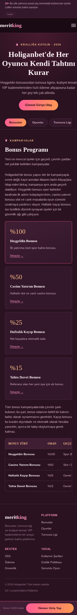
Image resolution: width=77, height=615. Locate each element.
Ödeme (10, 562)
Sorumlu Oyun (50, 568)
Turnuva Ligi (62, 122)
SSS (7, 556)
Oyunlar (37, 122)
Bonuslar (15, 122)
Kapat (10, 14)
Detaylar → (16, 255)
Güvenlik (10, 568)
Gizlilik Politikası (51, 562)
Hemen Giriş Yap (49, 608)
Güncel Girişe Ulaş (38, 105)
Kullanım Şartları (52, 556)
